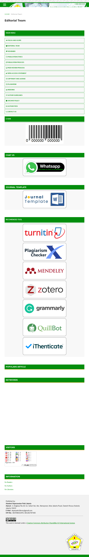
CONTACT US (11, 112)
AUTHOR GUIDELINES (15, 95)
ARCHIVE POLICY (13, 101)
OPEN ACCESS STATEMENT (17, 73)
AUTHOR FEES (13, 106)
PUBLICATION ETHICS (15, 57)
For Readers (8, 482)
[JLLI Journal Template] (44, 199)
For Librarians (9, 489)
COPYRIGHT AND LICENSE (16, 79)
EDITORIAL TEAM (13, 46)
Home (7, 14)
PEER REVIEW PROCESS (16, 68)
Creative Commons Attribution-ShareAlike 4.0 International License (51, 523)
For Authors (8, 486)
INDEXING (11, 90)
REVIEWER (11, 51)
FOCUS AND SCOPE (14, 40)
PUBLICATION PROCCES (15, 62)
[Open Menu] (4, 4)
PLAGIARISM (12, 84)
